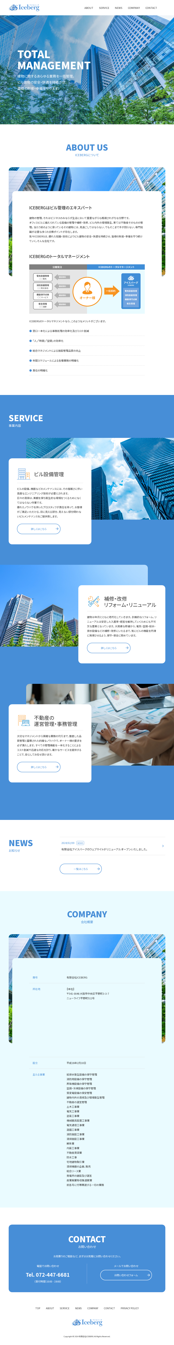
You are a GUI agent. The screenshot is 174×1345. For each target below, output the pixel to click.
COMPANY (134, 8)
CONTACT (151, 8)
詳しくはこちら (39, 529)
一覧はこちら (81, 869)
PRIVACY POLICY (130, 1308)
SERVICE (104, 8)
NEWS (118, 8)
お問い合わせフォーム (126, 1275)
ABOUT (88, 8)
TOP (37, 1308)
